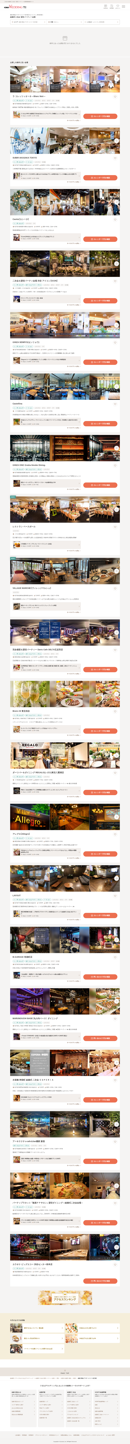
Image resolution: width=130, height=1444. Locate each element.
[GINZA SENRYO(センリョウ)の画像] (65, 325)
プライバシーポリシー (41, 1435)
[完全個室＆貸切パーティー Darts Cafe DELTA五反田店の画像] (65, 632)
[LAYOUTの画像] (65, 878)
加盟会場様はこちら (66, 1435)
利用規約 (24, 1435)
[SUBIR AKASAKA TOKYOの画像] (65, 141)
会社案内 (17, 1435)
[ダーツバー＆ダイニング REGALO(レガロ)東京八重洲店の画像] (65, 755)
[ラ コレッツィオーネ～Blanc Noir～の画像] (65, 79)
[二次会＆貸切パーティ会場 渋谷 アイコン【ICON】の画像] (65, 263)
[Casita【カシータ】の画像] (65, 202)
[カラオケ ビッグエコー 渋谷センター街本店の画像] (65, 1247)
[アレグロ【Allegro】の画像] (65, 817)
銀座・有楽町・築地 (66, 1378)
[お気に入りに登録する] (115, 96)
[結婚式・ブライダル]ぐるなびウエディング (21, 1378)
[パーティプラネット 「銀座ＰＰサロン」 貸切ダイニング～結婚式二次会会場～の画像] (65, 1186)
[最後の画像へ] (116, 79)
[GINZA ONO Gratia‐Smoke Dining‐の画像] (65, 448)
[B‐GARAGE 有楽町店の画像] (65, 940)
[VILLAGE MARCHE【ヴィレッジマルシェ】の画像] (65, 571)
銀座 (74, 1378)
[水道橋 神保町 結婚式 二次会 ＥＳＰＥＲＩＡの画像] (65, 1063)
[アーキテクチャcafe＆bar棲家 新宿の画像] (65, 1124)
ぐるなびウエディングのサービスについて (92, 1435)
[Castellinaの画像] (65, 386)
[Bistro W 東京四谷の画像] (65, 694)
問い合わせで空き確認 (102, 977)
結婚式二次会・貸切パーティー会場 (45, 1378)
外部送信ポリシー (54, 1435)
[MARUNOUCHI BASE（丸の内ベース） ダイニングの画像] (65, 1001)
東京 (58, 1378)
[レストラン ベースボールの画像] (65, 509)
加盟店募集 (76, 1435)
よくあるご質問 (110, 1435)
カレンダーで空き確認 (102, 116)
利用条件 (31, 1435)
